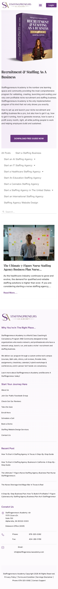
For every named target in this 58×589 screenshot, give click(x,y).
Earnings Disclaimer (44, 577)
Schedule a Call (7, 418)
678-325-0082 (35, 534)
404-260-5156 (35, 539)
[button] (40, 5)
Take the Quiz (7, 407)
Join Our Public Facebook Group (14, 396)
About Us (5, 390)
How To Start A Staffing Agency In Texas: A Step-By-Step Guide (27, 454)
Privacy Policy (10, 577)
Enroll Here (6, 413)
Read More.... (10, 292)
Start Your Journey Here (14, 384)
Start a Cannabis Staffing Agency (21, 184)
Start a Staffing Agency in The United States (27, 190)
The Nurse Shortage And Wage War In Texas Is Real (22, 485)
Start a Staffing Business (28, 153)
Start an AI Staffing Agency (18, 159)
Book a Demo (6, 424)
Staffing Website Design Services (15, 429)
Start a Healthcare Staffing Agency (22, 171)
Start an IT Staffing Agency (18, 165)
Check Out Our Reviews (11, 401)
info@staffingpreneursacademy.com (29, 552)
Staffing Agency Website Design (21, 202)
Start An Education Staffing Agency (22, 177)
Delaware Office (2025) (15, 526)
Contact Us (6, 435)
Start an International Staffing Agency (23, 196)
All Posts (6, 153)
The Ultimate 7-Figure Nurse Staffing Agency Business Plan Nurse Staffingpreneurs (27, 269)
